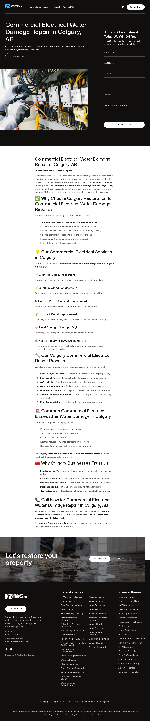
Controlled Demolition (128, 601)
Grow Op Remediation (128, 655)
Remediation (124, 634)
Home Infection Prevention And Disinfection (73, 644)
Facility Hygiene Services (72, 639)
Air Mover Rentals (126, 668)
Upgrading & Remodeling (130, 643)
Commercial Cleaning (128, 664)
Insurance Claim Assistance (131, 639)
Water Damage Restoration (73, 656)
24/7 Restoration (126, 647)
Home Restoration (127, 630)
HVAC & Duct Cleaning (71, 597)
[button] (40, 7)
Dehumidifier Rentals (128, 672)
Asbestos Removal (97, 614)
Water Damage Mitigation (73, 672)
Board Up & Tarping (127, 614)
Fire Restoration (68, 601)
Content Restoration (127, 618)
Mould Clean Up (96, 628)
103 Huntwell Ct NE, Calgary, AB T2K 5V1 (75, 708)
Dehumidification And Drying (71, 678)
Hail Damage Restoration (72, 631)
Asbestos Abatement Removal (98, 619)
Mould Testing (95, 609)
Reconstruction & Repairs (130, 622)
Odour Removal (68, 635)
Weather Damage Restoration (69, 619)
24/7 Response (125, 605)
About (57, 7)
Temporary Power (126, 597)
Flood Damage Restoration (73, 668)
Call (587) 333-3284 (17, 56)
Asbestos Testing (96, 597)
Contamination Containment (68, 651)
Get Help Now (136, 7)
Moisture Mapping (69, 664)
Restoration (123, 626)
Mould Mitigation (96, 624)
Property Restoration (98, 647)
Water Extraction (68, 660)
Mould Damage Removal (96, 634)
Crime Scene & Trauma (129, 660)
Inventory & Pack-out (128, 609)
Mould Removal (96, 601)
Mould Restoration (97, 605)
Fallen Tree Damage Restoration (70, 625)
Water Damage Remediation (68, 684)
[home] (14, 7)
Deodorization (67, 609)
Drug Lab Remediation (128, 651)
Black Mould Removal (99, 639)
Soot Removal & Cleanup (72, 605)
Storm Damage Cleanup (72, 614)
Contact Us (68, 7)
